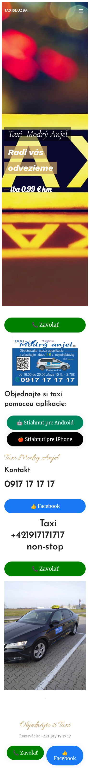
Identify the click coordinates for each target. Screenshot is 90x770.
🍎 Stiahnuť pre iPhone (45, 439)
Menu (81, 11)
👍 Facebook (45, 506)
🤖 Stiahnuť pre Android (45, 423)
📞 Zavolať (45, 324)
